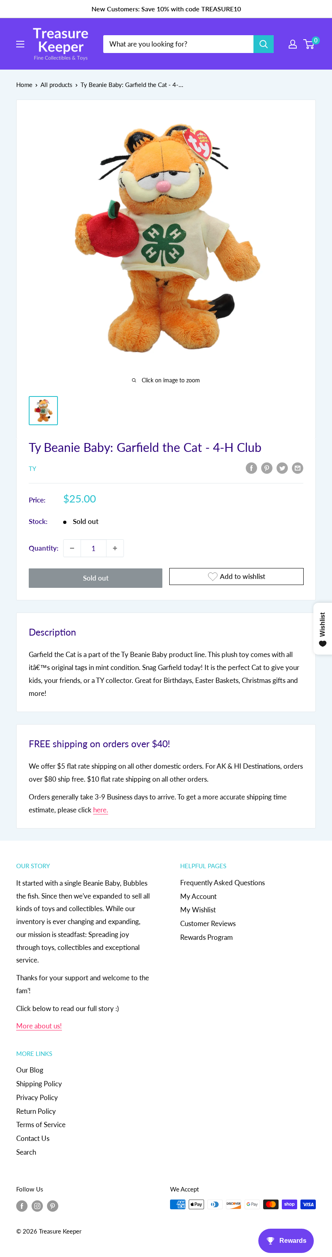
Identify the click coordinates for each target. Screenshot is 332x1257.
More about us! (39, 1026)
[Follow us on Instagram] (37, 1206)
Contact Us (32, 1138)
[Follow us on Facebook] (22, 1206)
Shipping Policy (39, 1083)
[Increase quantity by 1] (114, 548)
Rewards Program (206, 937)
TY (32, 468)
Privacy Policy (37, 1097)
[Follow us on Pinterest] (52, 1206)
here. (100, 809)
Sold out (96, 578)
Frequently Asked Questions (222, 882)
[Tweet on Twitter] (282, 467)
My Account (198, 896)
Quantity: (43, 548)
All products (56, 84)
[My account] (293, 44)
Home (24, 84)
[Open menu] (20, 44)
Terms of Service (41, 1124)
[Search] (263, 44)
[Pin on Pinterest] (266, 467)
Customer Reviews (208, 923)
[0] (309, 44)
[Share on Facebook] (251, 467)
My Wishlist (198, 909)
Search (26, 1152)
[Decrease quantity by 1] (72, 548)
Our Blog (29, 1070)
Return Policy (36, 1111)
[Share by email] (297, 467)
